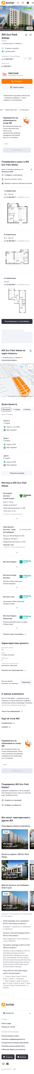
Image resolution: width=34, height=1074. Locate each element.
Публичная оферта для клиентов (13, 1049)
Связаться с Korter (8, 1027)
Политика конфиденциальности (13, 1039)
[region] (17, 380)
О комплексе (24, 110)
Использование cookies (10, 1036)
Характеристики (11, 110)
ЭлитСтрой (13, 73)
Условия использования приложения (15, 1043)
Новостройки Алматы (9, 360)
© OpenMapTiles (12, 396)
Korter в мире (6, 1023)
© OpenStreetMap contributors (25, 396)
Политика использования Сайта (13, 1046)
